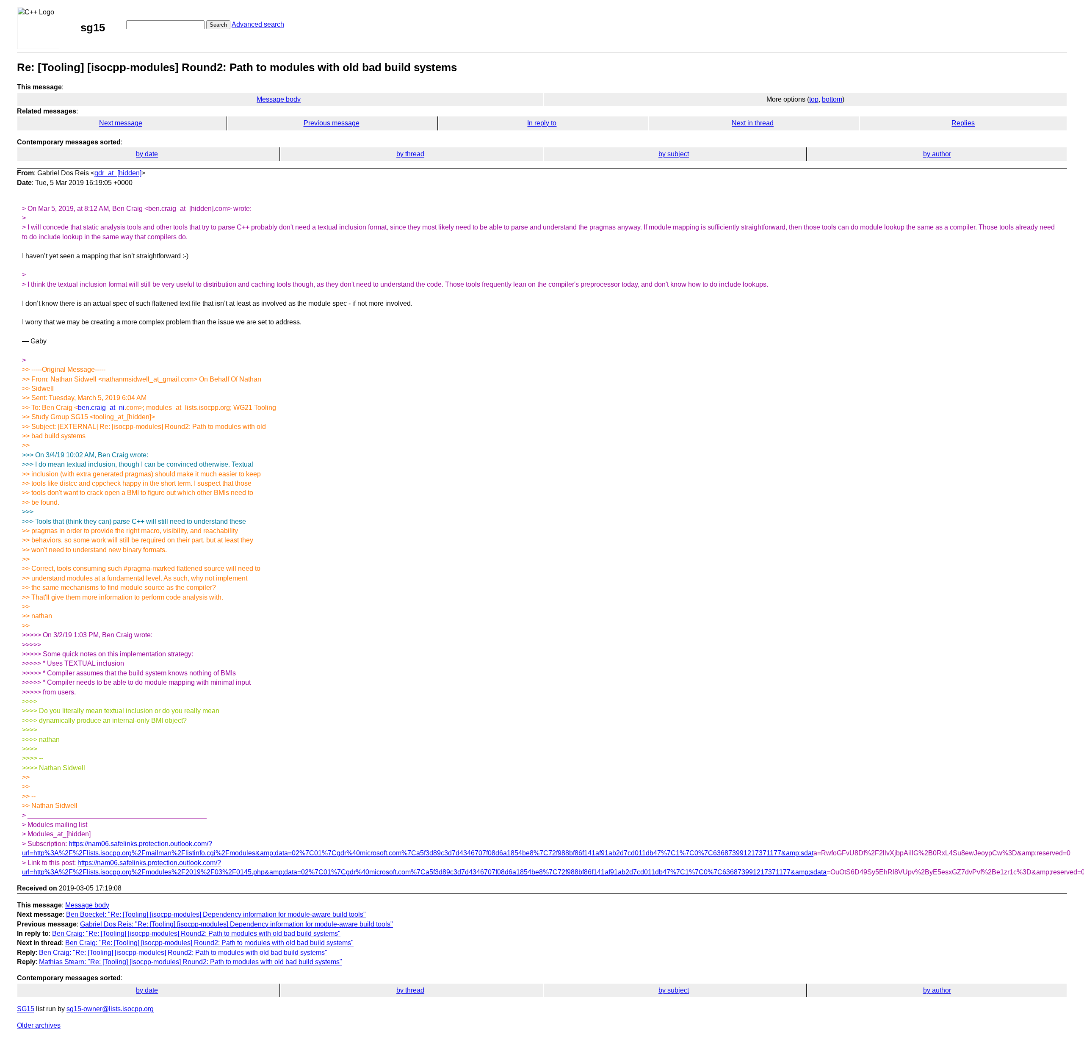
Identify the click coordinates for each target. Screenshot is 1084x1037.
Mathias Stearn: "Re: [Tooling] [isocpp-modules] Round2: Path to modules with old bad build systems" (190, 961)
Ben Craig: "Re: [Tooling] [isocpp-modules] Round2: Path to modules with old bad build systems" (196, 933)
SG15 (25, 1008)
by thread (410, 154)
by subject (673, 154)
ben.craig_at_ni (101, 407)
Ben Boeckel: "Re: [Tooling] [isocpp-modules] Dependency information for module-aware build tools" (216, 914)
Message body (279, 99)
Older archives (39, 1025)
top (814, 99)
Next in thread (753, 123)
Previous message (331, 123)
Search (218, 25)
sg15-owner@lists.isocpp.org (110, 1008)
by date (147, 154)
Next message (120, 123)
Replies (963, 123)
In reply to (541, 123)
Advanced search (258, 24)
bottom (832, 99)
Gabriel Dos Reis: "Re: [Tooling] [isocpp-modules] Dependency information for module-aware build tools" (236, 924)
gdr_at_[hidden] (117, 173)
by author (937, 154)
